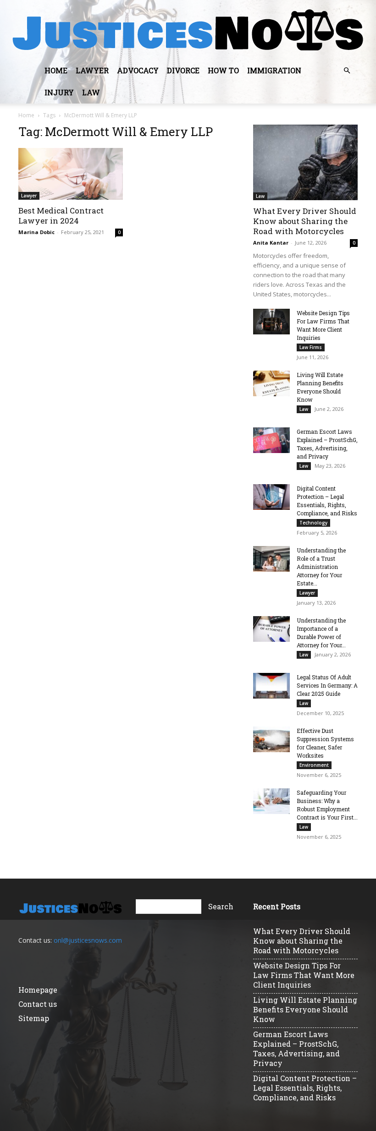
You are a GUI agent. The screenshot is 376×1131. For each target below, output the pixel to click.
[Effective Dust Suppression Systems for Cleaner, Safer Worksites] (271, 739)
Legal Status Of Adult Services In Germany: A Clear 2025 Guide (327, 685)
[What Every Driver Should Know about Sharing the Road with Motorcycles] (305, 162)
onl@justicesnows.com (88, 940)
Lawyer (92, 70)
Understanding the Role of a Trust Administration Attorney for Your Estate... (321, 566)
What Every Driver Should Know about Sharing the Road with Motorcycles (304, 221)
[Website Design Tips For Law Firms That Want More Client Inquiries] (271, 321)
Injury (59, 92)
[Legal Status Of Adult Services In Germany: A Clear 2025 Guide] (271, 686)
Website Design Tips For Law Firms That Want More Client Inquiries (303, 975)
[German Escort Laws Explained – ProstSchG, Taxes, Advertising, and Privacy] (271, 440)
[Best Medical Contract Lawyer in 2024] (70, 174)
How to (223, 70)
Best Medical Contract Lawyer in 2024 (61, 215)
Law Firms (310, 347)
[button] (347, 70)
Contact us (37, 1004)
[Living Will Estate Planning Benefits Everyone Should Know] (271, 383)
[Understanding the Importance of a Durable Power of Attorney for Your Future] (271, 629)
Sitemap (33, 1018)
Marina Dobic (36, 232)
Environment (314, 765)
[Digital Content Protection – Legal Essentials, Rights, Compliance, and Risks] (271, 497)
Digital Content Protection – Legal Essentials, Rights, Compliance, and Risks (305, 1087)
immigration (274, 70)
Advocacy (138, 70)
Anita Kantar (270, 242)
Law (91, 92)
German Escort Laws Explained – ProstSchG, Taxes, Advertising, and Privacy (296, 1048)
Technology (313, 522)
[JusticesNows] (188, 30)
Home (55, 70)
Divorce (183, 70)
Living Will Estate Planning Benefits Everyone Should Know (305, 1009)
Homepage (37, 989)
